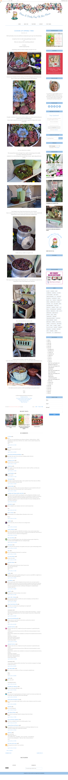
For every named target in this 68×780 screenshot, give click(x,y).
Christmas (54, 292)
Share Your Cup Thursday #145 (54, 370)
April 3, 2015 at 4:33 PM (12, 601)
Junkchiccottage (11, 562)
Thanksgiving (49, 316)
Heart (60, 303)
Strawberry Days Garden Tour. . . (52, 203)
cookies (48, 323)
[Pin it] (42, 407)
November (50, 350)
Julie (9, 550)
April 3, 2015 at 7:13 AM (12, 463)
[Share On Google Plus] (40, 407)
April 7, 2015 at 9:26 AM (12, 709)
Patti (9, 692)
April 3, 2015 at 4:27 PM (12, 594)
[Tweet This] (36, 407)
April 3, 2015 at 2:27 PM (12, 559)
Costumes (59, 292)
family (51, 325)
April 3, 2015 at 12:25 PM (12, 542)
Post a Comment (10, 750)
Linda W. (9, 591)
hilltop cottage (50, 327)
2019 (48, 341)
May (49, 360)
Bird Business (50, 368)
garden (59, 325)
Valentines (58, 318)
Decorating (49, 298)
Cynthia (9, 521)
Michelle (9, 706)
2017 (48, 344)
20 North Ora (10, 504)
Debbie (9, 573)
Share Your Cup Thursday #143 (54, 379)
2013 (48, 386)
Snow (52, 314)
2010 (48, 391)
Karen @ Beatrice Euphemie (13, 719)
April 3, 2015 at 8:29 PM (12, 615)
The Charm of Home (12, 712)
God (52, 303)
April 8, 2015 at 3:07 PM (12, 740)
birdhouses (49, 321)
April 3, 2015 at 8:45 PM (12, 624)
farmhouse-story (11, 460)
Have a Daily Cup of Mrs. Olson (31, 773)
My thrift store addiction (12, 686)
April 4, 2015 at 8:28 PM (12, 675)
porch (48, 330)
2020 (48, 340)
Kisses (57, 307)
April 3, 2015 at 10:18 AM (12, 526)
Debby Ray (10, 466)
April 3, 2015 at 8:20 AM (12, 501)
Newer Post (9, 752)
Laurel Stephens (11, 473)
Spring (55, 314)
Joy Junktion (10, 580)
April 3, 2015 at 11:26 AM (12, 535)
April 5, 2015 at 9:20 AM (12, 689)
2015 (48, 347)
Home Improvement (50, 305)
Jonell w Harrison (11, 529)
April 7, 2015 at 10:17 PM (12, 722)
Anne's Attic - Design (12, 597)
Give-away (48, 303)
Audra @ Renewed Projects (13, 725)
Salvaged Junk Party (24, 396)
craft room (59, 323)
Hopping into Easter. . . (50, 177)
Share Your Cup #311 (50, 251)
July (49, 356)
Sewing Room (49, 312)
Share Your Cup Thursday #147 (54, 363)
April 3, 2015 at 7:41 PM (12, 607)
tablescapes (49, 332)
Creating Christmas (50, 296)
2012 (48, 388)
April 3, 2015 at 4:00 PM (12, 588)
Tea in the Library (11, 556)
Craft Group (56, 294)
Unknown (9, 732)
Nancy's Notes (10, 512)
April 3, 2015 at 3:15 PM (12, 570)
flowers (55, 325)
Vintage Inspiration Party (24, 400)
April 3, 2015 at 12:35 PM (12, 548)
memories (60, 327)
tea (52, 332)
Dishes (59, 298)
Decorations (54, 298)
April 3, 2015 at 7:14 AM (12, 470)
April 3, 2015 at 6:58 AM (12, 452)
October (49, 352)
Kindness (53, 307)
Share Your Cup (55, 312)
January (49, 383)
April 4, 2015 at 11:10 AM (12, 641)
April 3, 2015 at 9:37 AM (12, 518)
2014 (48, 385)
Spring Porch (50, 374)
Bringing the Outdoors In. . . (53, 364)
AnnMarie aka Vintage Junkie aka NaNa (16, 493)
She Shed (48, 314)
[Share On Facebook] (38, 407)
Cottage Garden (49, 294)
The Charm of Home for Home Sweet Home (24, 398)
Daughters (59, 296)
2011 (48, 390)
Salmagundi (10, 479)
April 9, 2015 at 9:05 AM (12, 748)
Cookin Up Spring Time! (52, 377)
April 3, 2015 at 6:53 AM (12, 444)
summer (56, 330)
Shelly (9, 678)
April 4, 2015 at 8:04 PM (12, 666)
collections (58, 321)
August (49, 355)
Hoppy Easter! (51, 376)
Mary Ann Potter (11, 537)
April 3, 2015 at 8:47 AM (12, 510)
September (50, 353)
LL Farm (9, 436)
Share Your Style (24, 402)
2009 (48, 393)
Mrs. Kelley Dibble (11, 668)
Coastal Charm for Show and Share (24, 399)
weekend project (58, 332)
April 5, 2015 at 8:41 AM (12, 684)
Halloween (56, 303)
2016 (48, 346)
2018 (48, 343)
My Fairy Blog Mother (41, 773)
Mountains (59, 309)
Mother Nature (53, 309)
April (49, 361)
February (50, 382)
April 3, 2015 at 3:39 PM (12, 577)
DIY (55, 296)
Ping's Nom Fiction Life (12, 604)
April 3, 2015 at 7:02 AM (12, 457)
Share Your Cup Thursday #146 (54, 366)
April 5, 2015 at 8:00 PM (12, 704)
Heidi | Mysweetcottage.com (13, 699)
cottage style (53, 323)
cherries (53, 321)
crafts (48, 325)
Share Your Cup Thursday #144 (54, 373)
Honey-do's (49, 307)
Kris (8, 447)
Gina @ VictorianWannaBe (13, 618)
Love (60, 307)
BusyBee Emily (10, 486)
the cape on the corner (12, 743)
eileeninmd (10, 544)
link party (55, 327)
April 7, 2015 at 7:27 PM (12, 717)
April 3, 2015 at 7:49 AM (12, 490)
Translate (57, 147)
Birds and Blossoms (51, 371)
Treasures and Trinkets (51, 318)
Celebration (49, 292)
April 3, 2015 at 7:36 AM (12, 483)
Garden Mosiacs (51, 367)
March (49, 380)
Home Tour (56, 305)
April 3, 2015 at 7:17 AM (12, 476)
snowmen (51, 330)
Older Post (39, 752)
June (49, 358)
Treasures (54, 316)
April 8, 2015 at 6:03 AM (12, 729)
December (50, 349)
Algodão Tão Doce (11, 626)
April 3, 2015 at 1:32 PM (12, 554)
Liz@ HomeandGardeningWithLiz (14, 454)
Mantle (48, 309)
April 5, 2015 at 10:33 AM (12, 697)
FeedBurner (56, 129)
